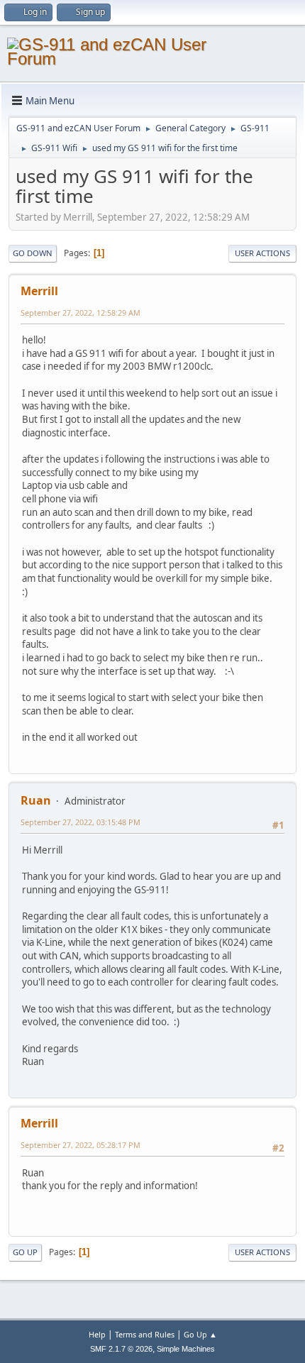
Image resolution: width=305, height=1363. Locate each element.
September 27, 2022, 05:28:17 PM (80, 1144)
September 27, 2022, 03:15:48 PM (80, 822)
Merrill (39, 291)
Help (97, 1334)
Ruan (36, 800)
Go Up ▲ (200, 1334)
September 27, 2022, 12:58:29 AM (80, 312)
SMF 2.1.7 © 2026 (121, 1349)
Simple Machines (186, 1349)
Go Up (25, 1252)
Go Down (32, 253)
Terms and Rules (144, 1334)
